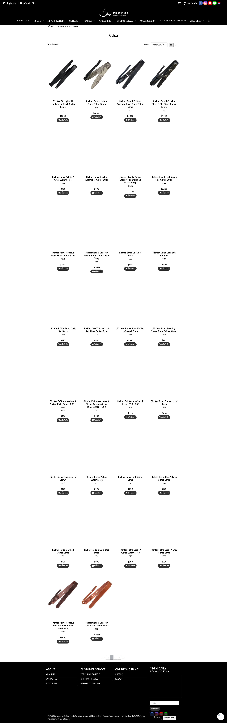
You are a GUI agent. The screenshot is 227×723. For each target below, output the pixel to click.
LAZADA (118, 679)
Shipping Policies (89, 679)
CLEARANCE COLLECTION (173, 21)
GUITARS (74, 21)
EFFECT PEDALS (125, 21)
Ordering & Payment (90, 674)
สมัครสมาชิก (28, 3)
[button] (209, 21)
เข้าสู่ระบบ (10, 3)
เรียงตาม (147, 45)
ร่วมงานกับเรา (52, 683)
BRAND (38, 21)
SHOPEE (118, 674)
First (103, 657)
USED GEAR (196, 21)
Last (123, 657)
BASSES (89, 21)
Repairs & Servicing (90, 683)
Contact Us (51, 679)
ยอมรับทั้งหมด (169, 718)
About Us (50, 674)
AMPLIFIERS (105, 21)
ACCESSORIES (147, 21)
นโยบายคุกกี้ (67, 719)
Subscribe (155, 709)
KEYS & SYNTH (55, 21)
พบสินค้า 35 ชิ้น (53, 44)
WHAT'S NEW (23, 21)
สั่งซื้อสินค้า (64, 120)
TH (221, 3)
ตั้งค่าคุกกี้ (157, 718)
